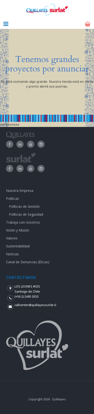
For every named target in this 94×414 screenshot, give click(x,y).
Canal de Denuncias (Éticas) (27, 262)
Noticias (12, 254)
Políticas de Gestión (24, 206)
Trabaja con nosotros (23, 222)
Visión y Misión (17, 230)
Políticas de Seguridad (26, 214)
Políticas (12, 198)
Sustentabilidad (18, 246)
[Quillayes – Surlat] (47, 10)
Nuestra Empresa (19, 190)
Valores (12, 238)
